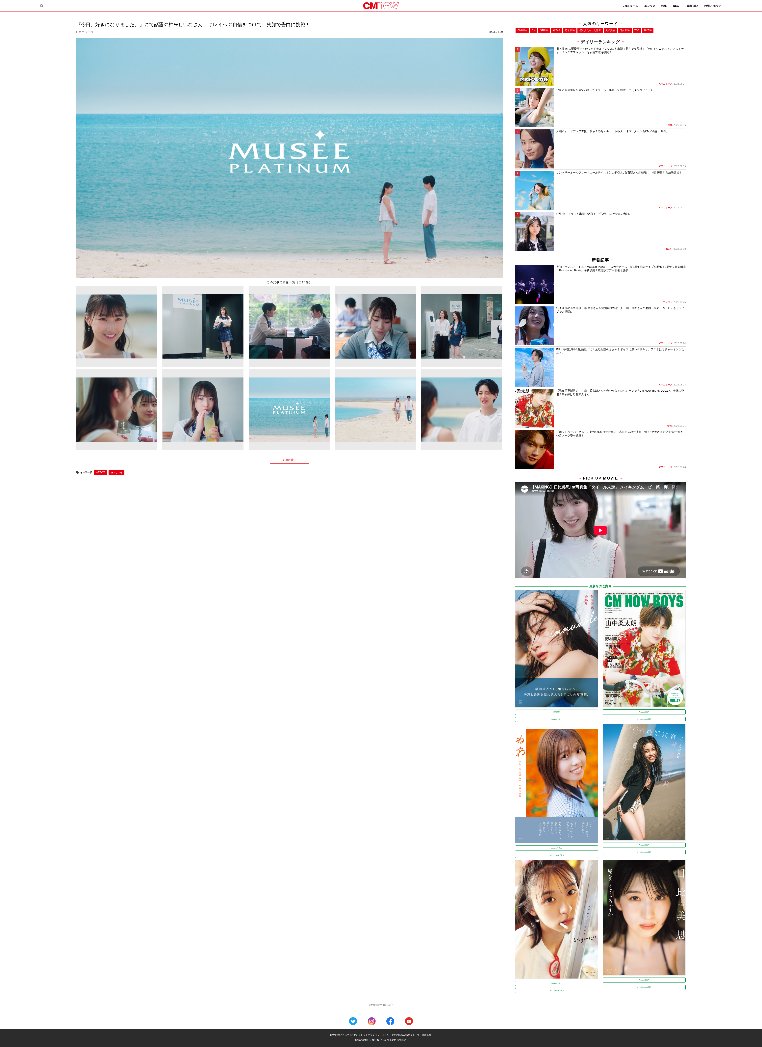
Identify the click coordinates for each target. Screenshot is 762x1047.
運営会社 (426, 1035)
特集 (664, 5)
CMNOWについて (339, 1035)
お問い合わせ (712, 5)
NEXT (677, 5)
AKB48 (556, 30)
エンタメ (649, 5)
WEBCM (100, 472)
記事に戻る (289, 459)
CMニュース (630, 5)
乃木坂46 (570, 30)
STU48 (544, 30)
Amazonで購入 (556, 719)
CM (534, 30)
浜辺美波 (610, 30)
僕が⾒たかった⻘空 (590, 30)
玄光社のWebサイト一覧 (406, 1035)
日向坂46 (625, 30)
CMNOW (522, 30)
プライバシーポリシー (379, 1035)
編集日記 (692, 5)
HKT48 (648, 30)
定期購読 (556, 712)
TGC (636, 30)
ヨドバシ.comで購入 (644, 719)
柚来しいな (116, 472)
